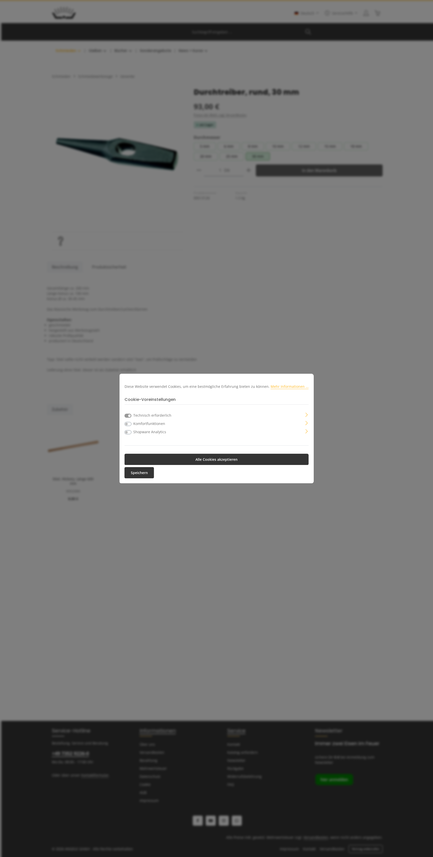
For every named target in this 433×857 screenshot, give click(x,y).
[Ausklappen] (306, 414)
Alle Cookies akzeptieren (216, 459)
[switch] (128, 424)
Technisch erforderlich (152, 415)
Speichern (139, 472)
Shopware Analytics (149, 431)
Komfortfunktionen (149, 423)
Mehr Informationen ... (290, 386)
